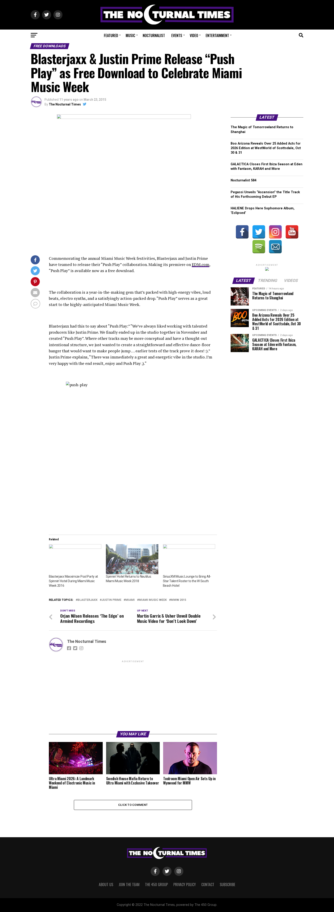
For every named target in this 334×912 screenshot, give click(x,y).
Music (130, 35)
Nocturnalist (154, 35)
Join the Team (129, 884)
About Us (106, 884)
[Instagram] (275, 232)
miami (130, 600)
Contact (207, 884)
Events (176, 35)
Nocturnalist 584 (243, 180)
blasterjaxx (87, 600)
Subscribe (227, 884)
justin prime (111, 600)
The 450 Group (156, 884)
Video (194, 35)
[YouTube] (292, 232)
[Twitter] (259, 232)
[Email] (275, 246)
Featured (111, 35)
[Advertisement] (133, 695)
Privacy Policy (184, 884)
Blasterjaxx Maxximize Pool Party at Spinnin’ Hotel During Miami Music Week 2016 (73, 581)
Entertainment (217, 35)
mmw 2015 (178, 600)
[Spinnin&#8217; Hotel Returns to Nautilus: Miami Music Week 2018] (132, 559)
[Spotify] (259, 246)
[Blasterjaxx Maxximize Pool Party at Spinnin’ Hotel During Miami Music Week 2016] (75, 559)
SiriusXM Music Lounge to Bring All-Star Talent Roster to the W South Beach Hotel (187, 581)
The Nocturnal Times (65, 104)
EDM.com (200, 264)
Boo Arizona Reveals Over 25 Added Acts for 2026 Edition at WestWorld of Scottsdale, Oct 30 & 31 (266, 148)
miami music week (153, 600)
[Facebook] (242, 232)
